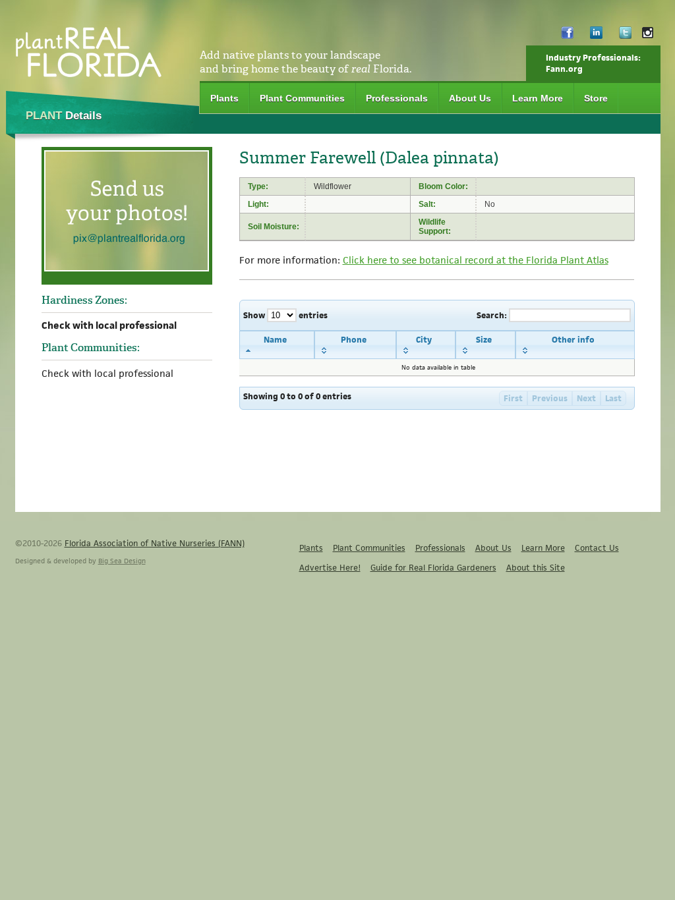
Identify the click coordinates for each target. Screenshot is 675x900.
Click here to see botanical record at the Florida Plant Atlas (475, 260)
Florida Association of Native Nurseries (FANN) (155, 543)
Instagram (647, 35)
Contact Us (597, 547)
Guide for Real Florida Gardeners (433, 567)
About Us (470, 98)
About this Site (535, 567)
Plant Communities (302, 98)
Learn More (537, 98)
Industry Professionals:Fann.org (593, 63)
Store (596, 98)
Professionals (397, 98)
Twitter (625, 35)
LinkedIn (596, 35)
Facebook (567, 35)
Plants (224, 98)
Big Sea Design (122, 560)
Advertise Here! (330, 567)
